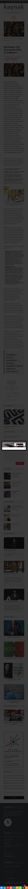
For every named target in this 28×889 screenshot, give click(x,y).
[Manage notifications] (25, 886)
